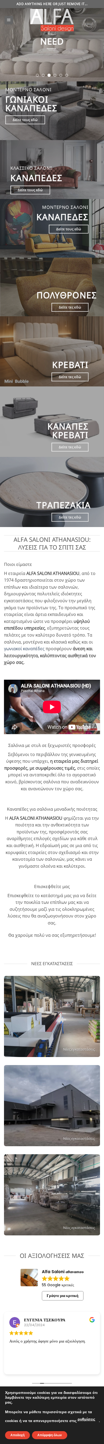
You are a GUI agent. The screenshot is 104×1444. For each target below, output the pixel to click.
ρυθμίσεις (86, 1419)
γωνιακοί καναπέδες (24, 649)
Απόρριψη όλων (49, 1435)
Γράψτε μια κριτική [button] (62, 1295)
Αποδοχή (17, 1435)
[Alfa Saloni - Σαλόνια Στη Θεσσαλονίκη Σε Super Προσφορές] (52, 20)
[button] (9, 20)
